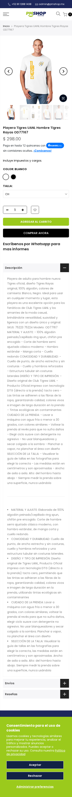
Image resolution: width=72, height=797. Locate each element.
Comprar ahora (36, 233)
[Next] (63, 71)
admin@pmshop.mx (51, 4)
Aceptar (35, 765)
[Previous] (9, 71)
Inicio (6, 26)
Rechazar (35, 776)
